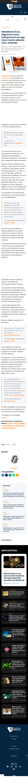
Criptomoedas (5, 28)
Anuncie (14, 746)
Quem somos (14, 736)
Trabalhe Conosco (14, 749)
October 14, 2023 (9, 223)
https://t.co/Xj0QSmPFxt (12, 335)
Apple (3, 82)
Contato (14, 739)
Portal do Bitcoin (14, 7)
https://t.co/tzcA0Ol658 (16, 395)
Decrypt (14, 468)
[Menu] (25, 13)
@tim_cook (21, 390)
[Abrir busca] (21, 13)
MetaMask (6, 76)
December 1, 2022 (9, 401)
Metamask (14, 444)
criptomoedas (6, 78)
